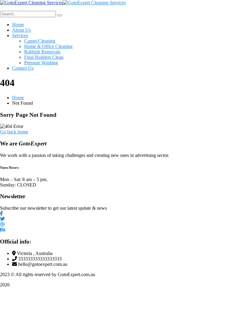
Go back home (14, 131)
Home (18, 97)
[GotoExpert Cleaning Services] (31, 2)
